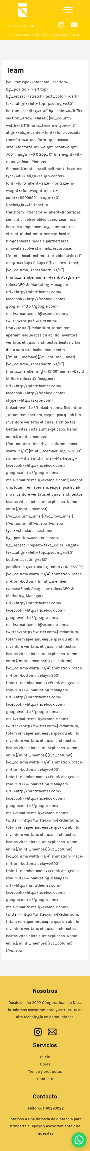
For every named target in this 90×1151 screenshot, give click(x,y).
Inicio (45, 1057)
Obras (45, 1064)
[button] (67, 9)
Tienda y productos (45, 1071)
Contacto (45, 1079)
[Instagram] (38, 1032)
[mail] (52, 1032)
